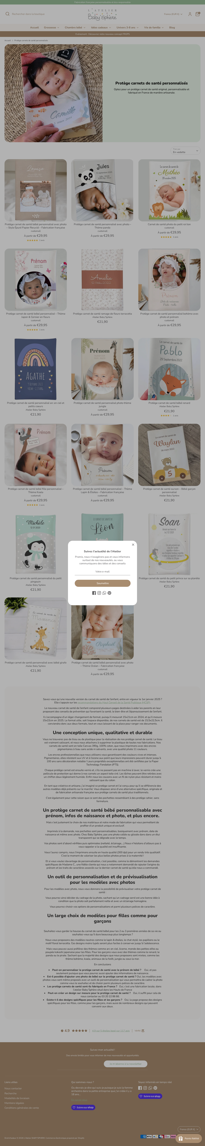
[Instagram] (99, 593)
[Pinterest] (109, 593)
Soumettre (103, 583)
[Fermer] (133, 544)
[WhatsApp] (104, 593)
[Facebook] (94, 593)
